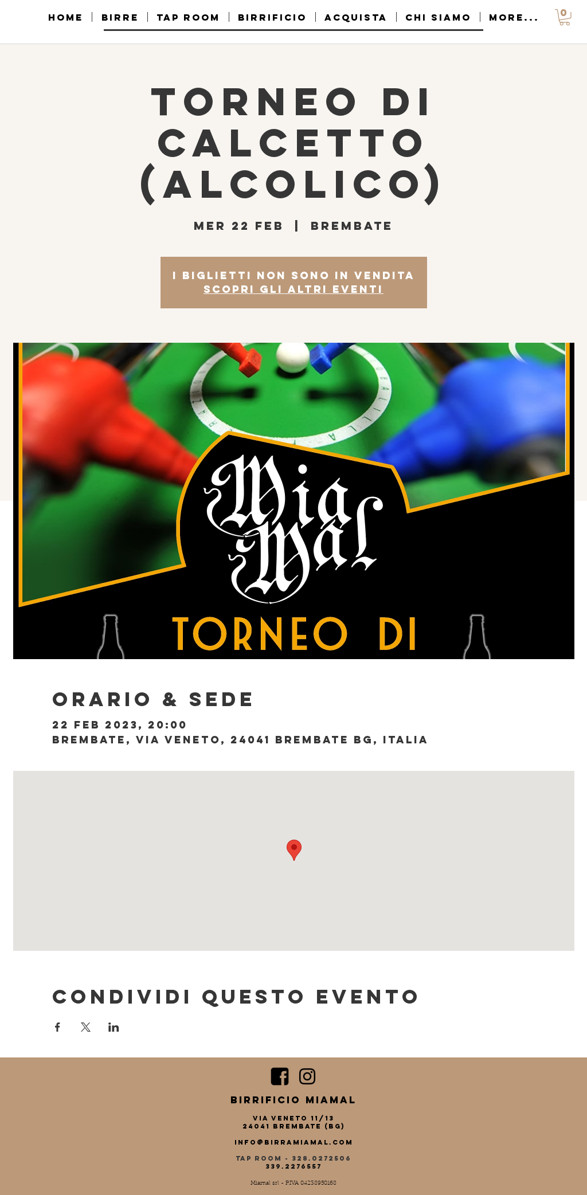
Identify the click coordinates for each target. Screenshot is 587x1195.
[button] (564, 17)
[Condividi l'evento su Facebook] (57, 1027)
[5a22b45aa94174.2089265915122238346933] (280, 1076)
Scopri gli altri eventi (293, 289)
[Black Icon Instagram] (307, 1076)
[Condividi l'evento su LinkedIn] (113, 1027)
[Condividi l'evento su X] (85, 1027)
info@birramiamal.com (293, 1142)
